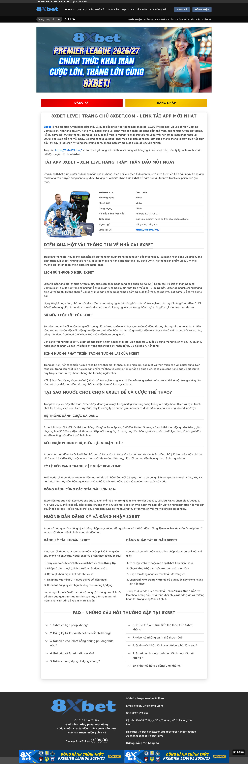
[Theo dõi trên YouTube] (105, 740)
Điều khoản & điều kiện (72, 728)
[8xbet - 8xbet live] (48, 9)
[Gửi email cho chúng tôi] (69, 19)
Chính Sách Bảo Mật (188, 19)
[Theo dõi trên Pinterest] (99, 740)
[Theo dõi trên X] (65, 19)
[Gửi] (59, 19)
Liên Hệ (207, 19)
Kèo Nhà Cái (97, 9)
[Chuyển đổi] (47, 625)
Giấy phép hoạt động (94, 724)
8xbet (68, 9)
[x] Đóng (238, 752)
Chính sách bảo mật (103, 728)
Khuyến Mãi (139, 9)
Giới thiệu (71, 724)
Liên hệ (101, 732)
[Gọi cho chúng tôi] (73, 19)
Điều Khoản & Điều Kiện (159, 19)
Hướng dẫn (133, 742)
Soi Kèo (113, 9)
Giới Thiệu (135, 19)
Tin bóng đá (158, 9)
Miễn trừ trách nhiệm (81, 732)
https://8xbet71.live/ (68, 150)
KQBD (125, 9)
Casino (82, 9)
